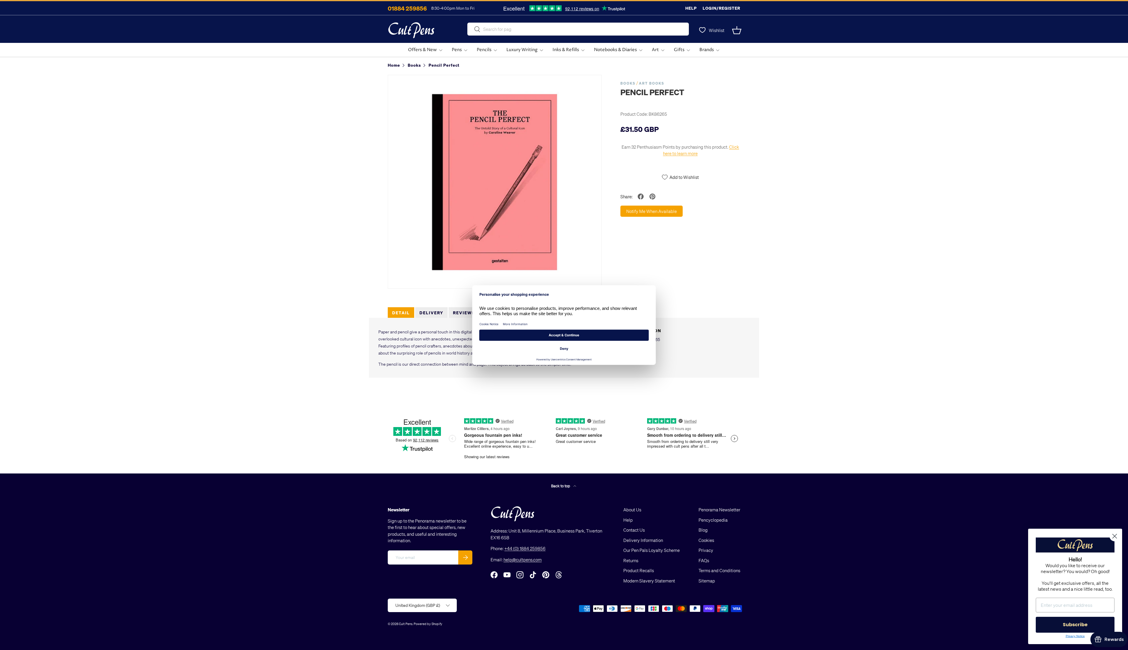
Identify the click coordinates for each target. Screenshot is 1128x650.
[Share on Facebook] (641, 196)
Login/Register (721, 8)
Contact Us (634, 530)
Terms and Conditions (719, 570)
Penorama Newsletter (719, 510)
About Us (632, 510)
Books (627, 83)
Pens (457, 50)
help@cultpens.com (522, 559)
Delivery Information (643, 540)
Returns (630, 560)
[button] (736, 30)
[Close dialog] (1114, 536)
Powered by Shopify (428, 624)
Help (691, 8)
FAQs (704, 560)
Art (655, 50)
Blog (703, 530)
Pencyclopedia (713, 520)
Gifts (679, 50)
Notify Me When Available (651, 211)
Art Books (651, 83)
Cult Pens (405, 624)
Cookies (706, 540)
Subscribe (1075, 624)
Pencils (484, 50)
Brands (706, 50)
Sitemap (707, 581)
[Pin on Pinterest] (652, 196)
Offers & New (422, 50)
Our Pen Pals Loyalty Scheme (651, 550)
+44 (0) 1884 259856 (524, 548)
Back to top (561, 485)
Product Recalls (638, 570)
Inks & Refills (566, 50)
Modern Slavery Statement (649, 581)
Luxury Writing (522, 50)
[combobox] (578, 29)
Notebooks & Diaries (615, 50)
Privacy (706, 550)
